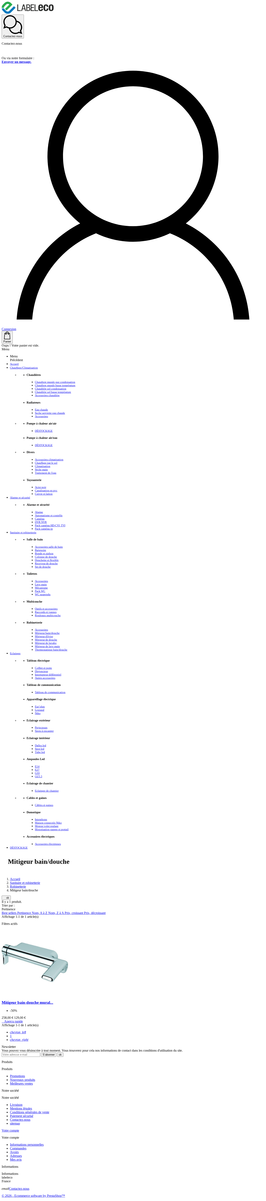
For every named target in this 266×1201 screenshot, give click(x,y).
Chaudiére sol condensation (50, 388)
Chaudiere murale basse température (55, 385)
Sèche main (41, 469)
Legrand (39, 709)
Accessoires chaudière (47, 395)
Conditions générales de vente (29, 1112)
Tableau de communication (50, 692)
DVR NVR (41, 522)
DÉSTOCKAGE (44, 430)
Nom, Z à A (56, 913)
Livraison (16, 1104)
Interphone (41, 819)
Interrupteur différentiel (48, 674)
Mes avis (16, 1159)
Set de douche (43, 566)
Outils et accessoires (46, 608)
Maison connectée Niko (48, 822)
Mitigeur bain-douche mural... (27, 1002)
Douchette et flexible (47, 560)
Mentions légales (21, 1108)
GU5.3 (38, 776)
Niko (38, 713)
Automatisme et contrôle (49, 515)
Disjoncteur (41, 671)
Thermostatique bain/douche (51, 649)
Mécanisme (41, 587)
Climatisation (42, 466)
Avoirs (14, 1152)
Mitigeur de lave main (47, 646)
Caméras (39, 518)
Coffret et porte (43, 667)
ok (6, 897)
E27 (37, 769)
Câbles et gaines (44, 805)
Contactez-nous (20, 1119)
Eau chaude (41, 409)
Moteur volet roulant (46, 826)
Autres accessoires (45, 677)
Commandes (18, 1148)
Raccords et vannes (46, 612)
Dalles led (40, 745)
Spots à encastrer (44, 730)
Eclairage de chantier (47, 790)
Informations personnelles (27, 1144)
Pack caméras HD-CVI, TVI (50, 525)
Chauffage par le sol (46, 462)
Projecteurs (41, 727)
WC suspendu (42, 594)
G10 (37, 773)
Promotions (17, 1076)
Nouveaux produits (22, 1080)
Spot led (39, 748)
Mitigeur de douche (46, 639)
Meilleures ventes (21, 1083)
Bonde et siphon (44, 553)
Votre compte (10, 1130)
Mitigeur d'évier (44, 636)
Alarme (39, 512)
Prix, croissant (74, 913)
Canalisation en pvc (46, 490)
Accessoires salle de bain (49, 546)
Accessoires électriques (48, 843)
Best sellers (9, 913)
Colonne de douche (46, 556)
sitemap (15, 1123)
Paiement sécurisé (21, 1116)
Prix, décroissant (95, 913)
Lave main (41, 584)
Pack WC (40, 591)
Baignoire (40, 550)
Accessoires (41, 416)
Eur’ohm (40, 706)
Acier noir (40, 487)
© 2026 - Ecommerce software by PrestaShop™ (33, 1195)
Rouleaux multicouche (48, 615)
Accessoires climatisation (49, 459)
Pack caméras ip (44, 528)
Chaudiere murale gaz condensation (55, 382)
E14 (37, 766)
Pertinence (24, 913)
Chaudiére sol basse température (53, 392)
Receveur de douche (46, 563)
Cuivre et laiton (44, 493)
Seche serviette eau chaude (50, 413)
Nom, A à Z (40, 913)
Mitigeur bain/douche (47, 633)
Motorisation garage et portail (52, 829)
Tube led (40, 752)
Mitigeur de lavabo (46, 643)
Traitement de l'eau (45, 472)
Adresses (16, 1156)
